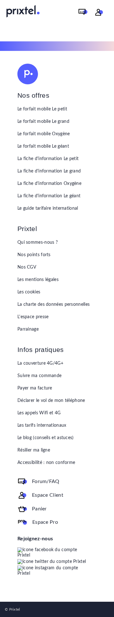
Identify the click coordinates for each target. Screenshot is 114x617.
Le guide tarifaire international (47, 208)
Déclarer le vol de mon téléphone (51, 400)
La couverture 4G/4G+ (40, 363)
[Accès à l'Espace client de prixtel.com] (99, 12)
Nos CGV (26, 267)
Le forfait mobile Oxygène (43, 134)
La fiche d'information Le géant (48, 196)
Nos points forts (34, 255)
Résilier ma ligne (33, 450)
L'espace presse (33, 317)
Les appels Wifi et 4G (38, 413)
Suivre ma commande (39, 376)
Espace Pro (45, 522)
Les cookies (28, 292)
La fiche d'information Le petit (48, 159)
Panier (39, 508)
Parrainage (28, 329)
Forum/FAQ (46, 481)
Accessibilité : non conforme (46, 462)
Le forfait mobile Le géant (43, 146)
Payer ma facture (34, 388)
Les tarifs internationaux (41, 425)
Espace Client (47, 495)
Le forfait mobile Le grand (43, 121)
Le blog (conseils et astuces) (45, 438)
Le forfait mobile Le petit (42, 109)
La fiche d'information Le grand (49, 171)
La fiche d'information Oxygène (49, 183)
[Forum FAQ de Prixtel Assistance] (83, 12)
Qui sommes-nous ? (37, 242)
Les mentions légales (38, 279)
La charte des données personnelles (53, 304)
